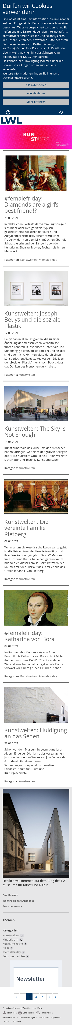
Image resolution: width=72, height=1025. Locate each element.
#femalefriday (48, 260)
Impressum (56, 1017)
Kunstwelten (28, 260)
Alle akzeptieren (36, 85)
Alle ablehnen (36, 93)
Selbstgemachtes (14, 956)
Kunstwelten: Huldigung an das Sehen (35, 733)
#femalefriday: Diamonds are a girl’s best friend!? (31, 204)
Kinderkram (10, 939)
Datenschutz (43, 1017)
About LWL (17, 1021)
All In (6, 948)
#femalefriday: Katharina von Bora (29, 636)
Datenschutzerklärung (17, 78)
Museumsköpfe (13, 944)
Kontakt (7, 1021)
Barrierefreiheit (8, 1017)
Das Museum (10, 895)
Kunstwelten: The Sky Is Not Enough (35, 431)
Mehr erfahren (36, 102)
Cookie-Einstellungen (26, 1017)
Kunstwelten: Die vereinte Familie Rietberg (26, 528)
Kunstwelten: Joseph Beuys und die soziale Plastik (32, 319)
